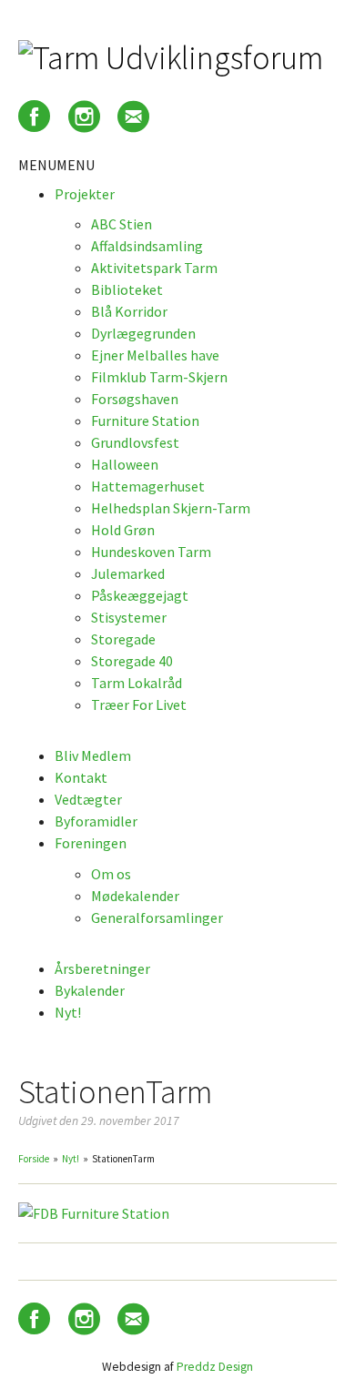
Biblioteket (127, 289)
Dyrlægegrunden (143, 333)
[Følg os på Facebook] (34, 119)
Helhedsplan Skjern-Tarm (170, 508)
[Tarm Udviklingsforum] (170, 57)
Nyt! (68, 1012)
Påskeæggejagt (139, 595)
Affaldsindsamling (147, 246)
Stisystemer (129, 617)
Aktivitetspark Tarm (154, 268)
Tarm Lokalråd (136, 683)
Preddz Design (215, 1366)
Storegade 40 (132, 661)
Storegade (123, 639)
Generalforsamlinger (157, 917)
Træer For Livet (139, 704)
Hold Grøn (123, 530)
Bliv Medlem (93, 755)
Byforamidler (96, 821)
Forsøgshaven (134, 399)
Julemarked (128, 573)
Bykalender (90, 990)
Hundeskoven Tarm (151, 551)
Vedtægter (88, 799)
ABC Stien (121, 224)
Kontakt (81, 777)
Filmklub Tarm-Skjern (159, 377)
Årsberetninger (102, 968)
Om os (111, 874)
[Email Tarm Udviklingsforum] (133, 119)
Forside (33, 1158)
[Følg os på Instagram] (84, 119)
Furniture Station (145, 420)
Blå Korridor (129, 311)
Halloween (124, 464)
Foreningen (91, 843)
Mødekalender (135, 896)
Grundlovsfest (135, 442)
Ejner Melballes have (155, 355)
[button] (56, 165)
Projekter (85, 194)
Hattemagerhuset (148, 486)
